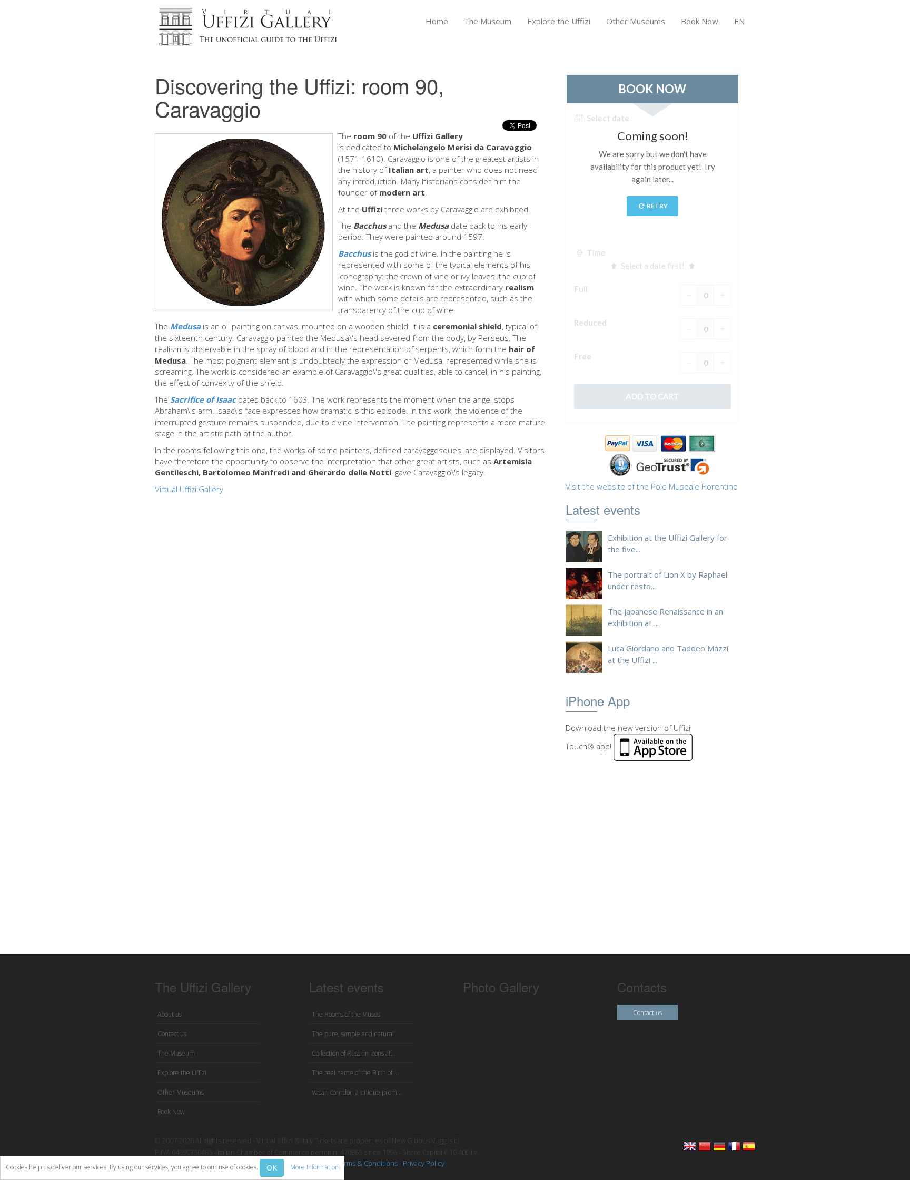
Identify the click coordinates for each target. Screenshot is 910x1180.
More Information (314, 1167)
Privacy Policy (423, 1163)
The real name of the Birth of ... (355, 1072)
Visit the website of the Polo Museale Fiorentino (652, 486)
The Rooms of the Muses (346, 1014)
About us (169, 1014)
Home (437, 21)
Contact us (171, 1033)
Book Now (699, 21)
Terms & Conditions (367, 1163)
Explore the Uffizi (558, 21)
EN (739, 21)
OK (271, 1168)
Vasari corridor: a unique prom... (357, 1092)
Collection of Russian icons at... (353, 1053)
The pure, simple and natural (353, 1033)
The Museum (487, 21)
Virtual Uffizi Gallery (189, 489)
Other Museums (635, 21)
